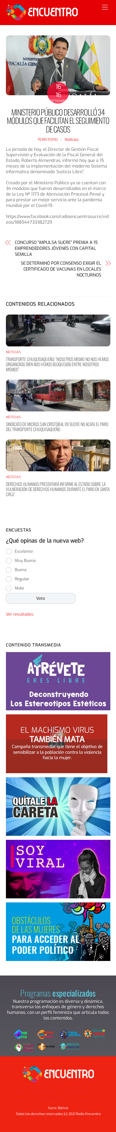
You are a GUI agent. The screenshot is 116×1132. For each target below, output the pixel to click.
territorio (47, 139)
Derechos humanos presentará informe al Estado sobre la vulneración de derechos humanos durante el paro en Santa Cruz (58, 489)
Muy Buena (25, 560)
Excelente (24, 551)
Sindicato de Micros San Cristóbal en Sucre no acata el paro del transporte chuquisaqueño (57, 426)
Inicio (20, 1092)
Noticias (72, 139)
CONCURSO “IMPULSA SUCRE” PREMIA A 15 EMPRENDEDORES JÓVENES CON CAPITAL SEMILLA (56, 248)
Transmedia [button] (77, 1092)
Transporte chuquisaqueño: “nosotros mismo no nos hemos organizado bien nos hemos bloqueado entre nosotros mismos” (57, 364)
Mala (19, 588)
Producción (52, 1097)
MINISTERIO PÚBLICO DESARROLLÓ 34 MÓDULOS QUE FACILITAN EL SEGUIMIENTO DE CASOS (58, 120)
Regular (22, 579)
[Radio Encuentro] (42, 18)
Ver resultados (19, 614)
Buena (20, 569)
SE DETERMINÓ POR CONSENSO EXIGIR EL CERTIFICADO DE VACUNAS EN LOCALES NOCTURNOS (61, 269)
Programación (41, 1092)
